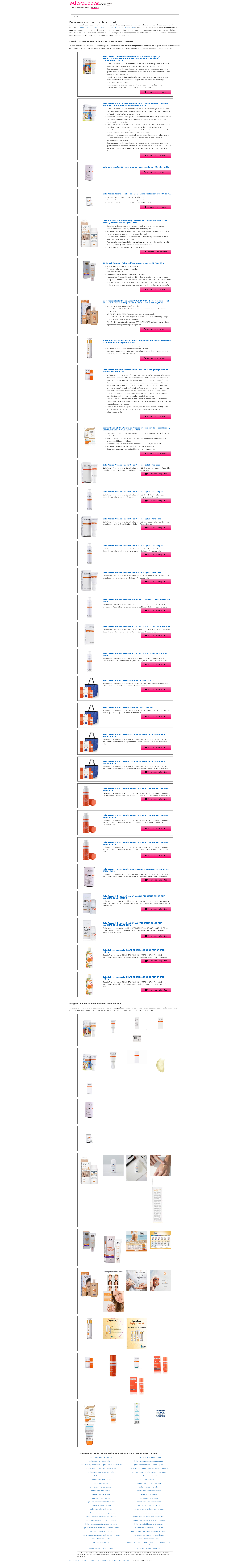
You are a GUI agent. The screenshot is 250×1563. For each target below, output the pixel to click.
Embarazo (142, 5)
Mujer (120, 5)
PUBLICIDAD (74, 1560)
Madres (134, 5)
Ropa (128, 1560)
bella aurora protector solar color (122, 27)
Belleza (114, 1560)
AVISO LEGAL (95, 1560)
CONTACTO (106, 1560)
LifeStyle (127, 5)
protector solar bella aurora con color (92, 27)
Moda (115, 5)
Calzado (122, 1560)
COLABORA (85, 1560)
